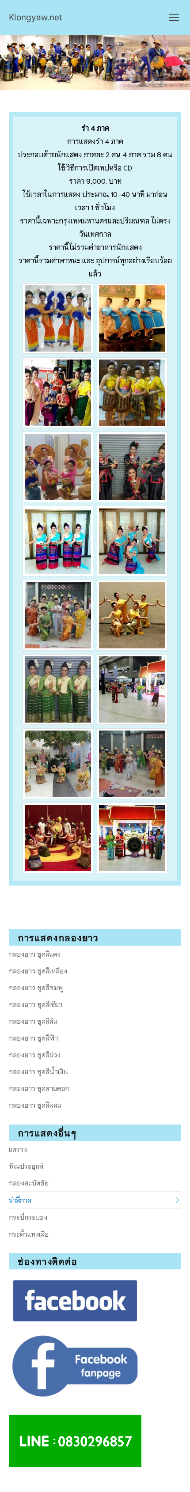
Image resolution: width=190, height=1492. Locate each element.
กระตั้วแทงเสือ (29, 1233)
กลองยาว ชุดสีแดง (35, 953)
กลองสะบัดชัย (29, 1182)
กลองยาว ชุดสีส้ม (33, 1020)
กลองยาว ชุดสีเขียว (35, 1004)
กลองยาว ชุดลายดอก (39, 1087)
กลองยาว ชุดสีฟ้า (33, 1037)
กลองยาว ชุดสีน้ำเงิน (38, 1071)
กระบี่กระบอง (28, 1216)
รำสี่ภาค (20, 1199)
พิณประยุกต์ (26, 1165)
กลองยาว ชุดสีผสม (35, 1104)
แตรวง (18, 1148)
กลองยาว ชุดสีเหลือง (38, 970)
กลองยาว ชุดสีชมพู (36, 987)
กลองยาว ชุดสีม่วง (35, 1054)
